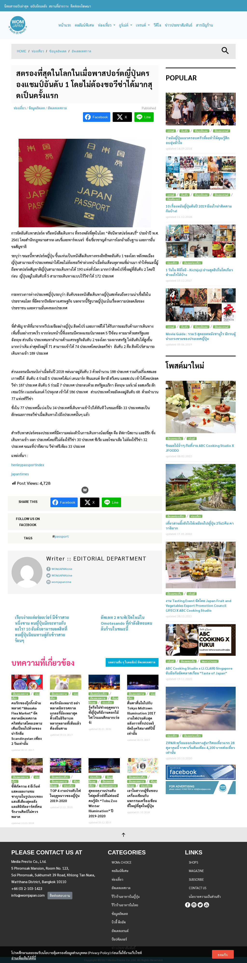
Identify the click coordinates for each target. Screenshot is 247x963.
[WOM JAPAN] (17, 25)
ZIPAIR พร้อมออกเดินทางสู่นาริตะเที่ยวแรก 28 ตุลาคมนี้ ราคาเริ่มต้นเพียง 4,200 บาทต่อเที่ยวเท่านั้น (200, 748)
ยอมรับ (223, 954)
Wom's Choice (209, 661)
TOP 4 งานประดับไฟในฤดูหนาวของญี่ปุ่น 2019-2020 (65, 795)
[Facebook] (187, 904)
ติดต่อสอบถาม (60, 895)
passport (62, 536)
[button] (225, 50)
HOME (21, 51)
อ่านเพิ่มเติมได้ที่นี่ (23, 958)
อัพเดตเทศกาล (81, 51)
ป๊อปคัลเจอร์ (173, 199)
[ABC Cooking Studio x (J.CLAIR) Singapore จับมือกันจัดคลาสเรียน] (201, 640)
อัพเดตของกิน (174, 438)
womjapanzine (61, 582)
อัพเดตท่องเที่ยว (98, 693)
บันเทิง (184, 130)
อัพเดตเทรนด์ (221, 130)
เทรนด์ (170, 130)
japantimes (20, 473)
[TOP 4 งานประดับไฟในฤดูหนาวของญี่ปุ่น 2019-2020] (65, 765)
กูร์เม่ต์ (191, 438)
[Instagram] (194, 904)
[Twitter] (200, 904)
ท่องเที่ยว (38, 51)
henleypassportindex (27, 464)
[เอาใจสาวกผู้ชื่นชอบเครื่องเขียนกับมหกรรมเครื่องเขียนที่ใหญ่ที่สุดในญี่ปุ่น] (142, 765)
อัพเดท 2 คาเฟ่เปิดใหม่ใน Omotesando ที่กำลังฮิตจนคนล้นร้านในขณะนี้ (126, 623)
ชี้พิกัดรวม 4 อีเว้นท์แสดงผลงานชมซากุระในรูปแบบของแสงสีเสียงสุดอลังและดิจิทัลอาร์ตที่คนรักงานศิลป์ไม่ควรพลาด (27, 801)
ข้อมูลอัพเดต (57, 51)
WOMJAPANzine (62, 569)
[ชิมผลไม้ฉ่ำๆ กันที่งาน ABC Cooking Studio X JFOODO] (201, 407)
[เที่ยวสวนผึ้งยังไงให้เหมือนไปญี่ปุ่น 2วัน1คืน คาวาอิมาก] (201, 487)
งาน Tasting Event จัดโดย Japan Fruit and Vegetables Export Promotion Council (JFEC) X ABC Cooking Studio (198, 605)
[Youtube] (206, 904)
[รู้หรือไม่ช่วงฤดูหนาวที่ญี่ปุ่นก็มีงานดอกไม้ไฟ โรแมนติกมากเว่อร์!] (104, 682)
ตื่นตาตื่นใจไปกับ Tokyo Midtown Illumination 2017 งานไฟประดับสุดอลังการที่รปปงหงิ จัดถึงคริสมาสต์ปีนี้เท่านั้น (141, 718)
